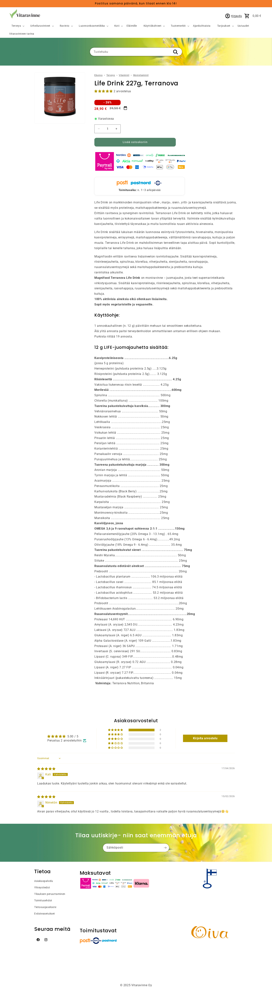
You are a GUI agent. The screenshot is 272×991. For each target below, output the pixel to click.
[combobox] (136, 52)
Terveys (16, 25)
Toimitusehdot (43, 900)
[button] (16, 26)
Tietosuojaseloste (45, 907)
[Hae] (175, 52)
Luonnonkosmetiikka (92, 25)
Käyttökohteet (153, 25)
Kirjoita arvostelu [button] (205, 738)
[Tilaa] (165, 847)
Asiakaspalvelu (43, 880)
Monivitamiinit (141, 75)
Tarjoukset (223, 25)
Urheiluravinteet (40, 25)
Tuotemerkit (178, 25)
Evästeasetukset (44, 913)
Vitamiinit (124, 75)
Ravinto (64, 25)
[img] (46, 769)
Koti (116, 25)
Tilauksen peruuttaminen (49, 893)
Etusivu (98, 75)
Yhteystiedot (42, 887)
